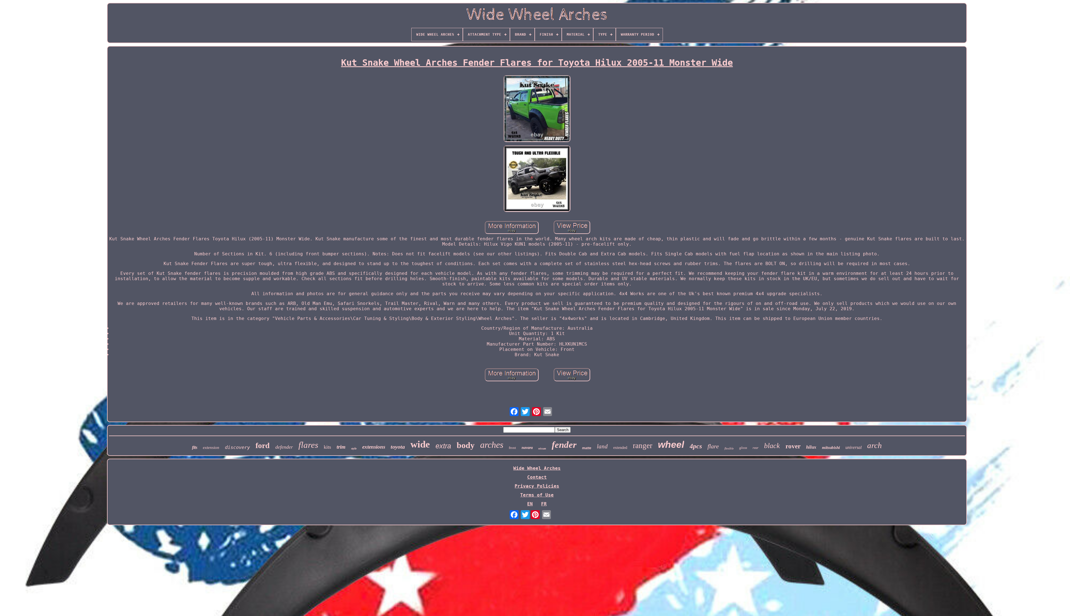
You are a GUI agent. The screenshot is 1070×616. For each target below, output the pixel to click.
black (772, 446)
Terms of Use (537, 495)
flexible (729, 448)
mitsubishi (831, 447)
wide (420, 444)
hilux (811, 447)
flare (713, 446)
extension (211, 447)
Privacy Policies (537, 486)
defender (284, 447)
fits (194, 447)
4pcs (696, 446)
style (354, 448)
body (466, 445)
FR (544, 504)
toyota (398, 447)
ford (263, 445)
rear (755, 448)
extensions (373, 447)
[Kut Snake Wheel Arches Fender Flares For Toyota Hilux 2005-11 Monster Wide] (536, 109)
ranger (642, 445)
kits (327, 447)
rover (793, 446)
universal (853, 447)
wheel (671, 444)
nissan (542, 448)
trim (341, 447)
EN (530, 504)
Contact (537, 477)
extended (620, 448)
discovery (237, 447)
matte (586, 448)
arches (491, 445)
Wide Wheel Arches (537, 468)
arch (874, 445)
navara (527, 448)
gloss (743, 448)
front (512, 448)
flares (308, 445)
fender (564, 445)
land (602, 446)
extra (443, 446)
